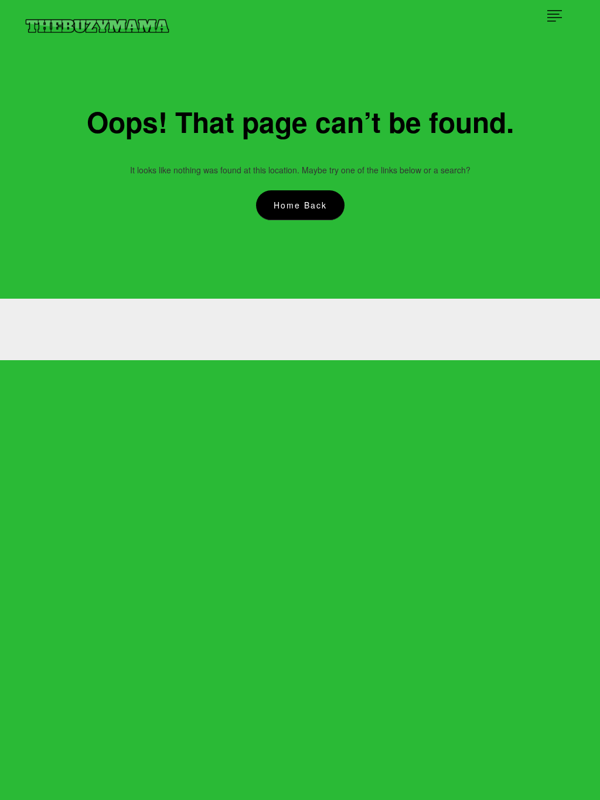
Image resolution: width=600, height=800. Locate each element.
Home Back (300, 205)
